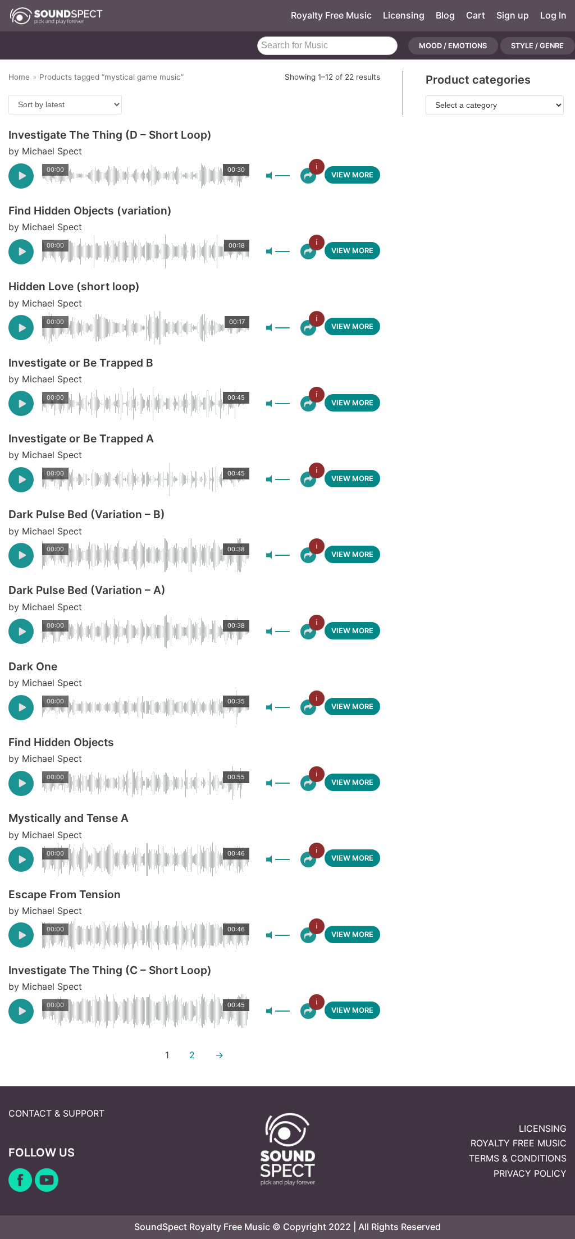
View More (352, 175)
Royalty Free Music (331, 15)
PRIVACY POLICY (530, 1173)
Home (19, 76)
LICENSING (543, 1128)
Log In (553, 15)
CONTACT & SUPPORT (56, 1113)
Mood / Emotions (453, 46)
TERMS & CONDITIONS (518, 1158)
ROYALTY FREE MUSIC (519, 1143)
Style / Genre (537, 46)
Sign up (512, 15)
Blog (445, 15)
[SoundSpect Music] (56, 15)
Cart (475, 15)
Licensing (404, 15)
